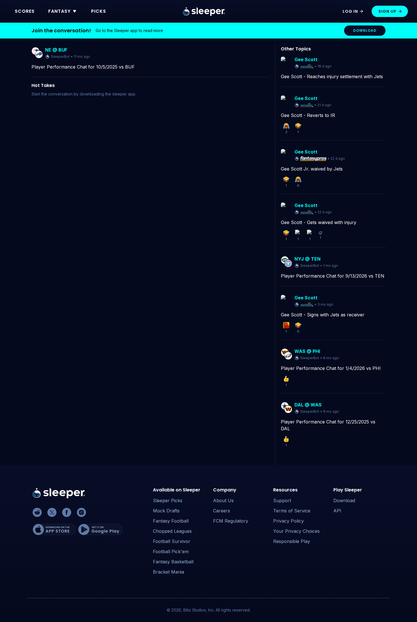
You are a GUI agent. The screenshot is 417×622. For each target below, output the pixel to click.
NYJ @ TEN (307, 259)
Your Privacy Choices (296, 531)
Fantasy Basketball (173, 562)
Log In (350, 11)
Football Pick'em (171, 551)
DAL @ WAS (308, 405)
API (337, 511)
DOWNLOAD (364, 30)
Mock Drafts (166, 511)
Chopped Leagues (172, 531)
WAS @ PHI (307, 351)
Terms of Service (291, 511)
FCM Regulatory (230, 521)
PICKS (98, 11)
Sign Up (387, 11)
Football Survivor (171, 541)
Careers (221, 511)
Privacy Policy (288, 521)
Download (344, 500)
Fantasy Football (171, 521)
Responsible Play (291, 541)
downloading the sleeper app (107, 93)
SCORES (25, 11)
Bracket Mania (168, 572)
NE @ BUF (56, 50)
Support (282, 500)
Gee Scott (305, 59)
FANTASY (59, 11)
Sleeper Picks (167, 500)
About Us (223, 500)
